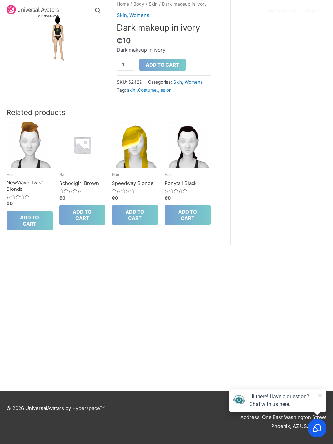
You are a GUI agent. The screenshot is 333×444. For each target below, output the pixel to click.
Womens (194, 82)
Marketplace (282, 10)
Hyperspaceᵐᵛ (88, 408)
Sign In (314, 10)
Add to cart (162, 65)
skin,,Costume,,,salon (149, 90)
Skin (177, 82)
